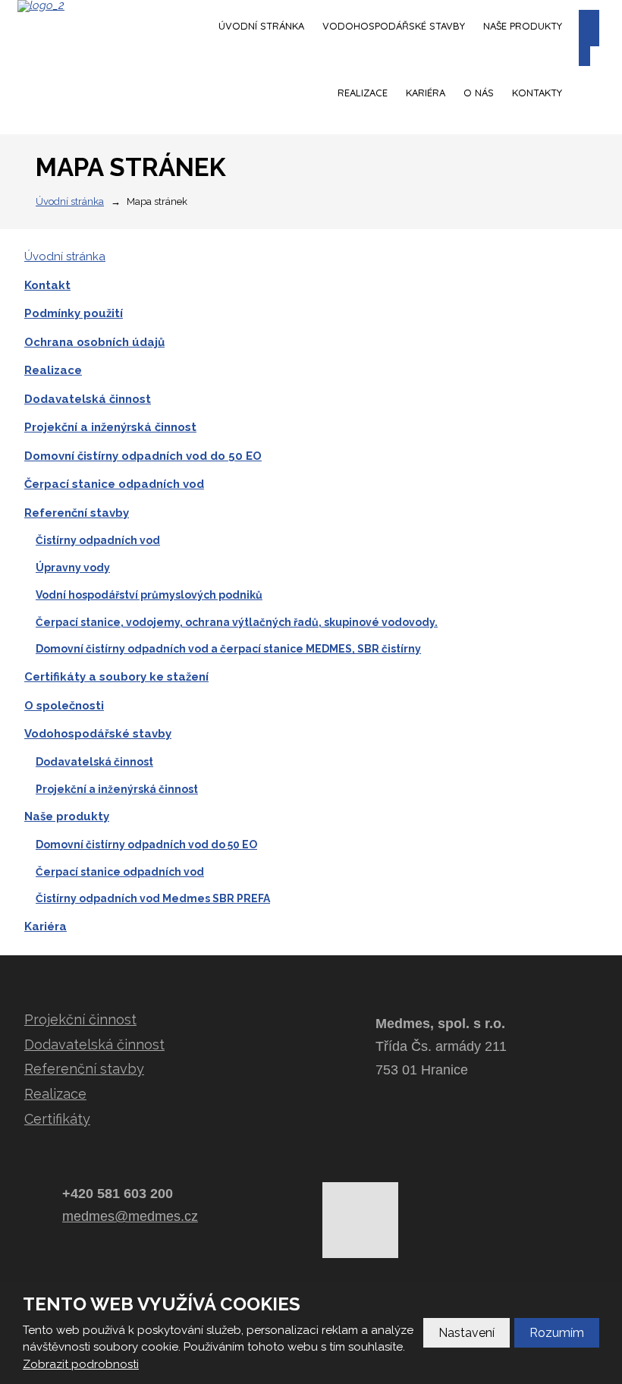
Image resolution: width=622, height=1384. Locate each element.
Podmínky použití (73, 313)
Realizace (363, 92)
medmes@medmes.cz (130, 1216)
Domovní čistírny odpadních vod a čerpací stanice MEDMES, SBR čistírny (228, 649)
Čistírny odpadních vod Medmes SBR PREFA (153, 898)
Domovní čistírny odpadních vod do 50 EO (143, 456)
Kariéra (425, 92)
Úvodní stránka (261, 26)
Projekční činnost (80, 1019)
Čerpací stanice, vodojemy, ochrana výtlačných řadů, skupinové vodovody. (237, 622)
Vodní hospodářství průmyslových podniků (149, 595)
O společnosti (64, 705)
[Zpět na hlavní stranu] (89, 6)
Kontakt (47, 285)
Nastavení (466, 1333)
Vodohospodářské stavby (393, 26)
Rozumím (556, 1333)
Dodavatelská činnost (87, 399)
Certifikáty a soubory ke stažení (116, 677)
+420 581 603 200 (117, 1193)
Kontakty (537, 92)
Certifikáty (57, 1119)
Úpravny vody (73, 567)
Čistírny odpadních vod (98, 540)
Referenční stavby (76, 513)
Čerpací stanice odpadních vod (114, 484)
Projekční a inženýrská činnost (110, 427)
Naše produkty (522, 26)
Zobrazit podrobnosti (81, 1364)
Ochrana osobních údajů (94, 342)
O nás (478, 92)
